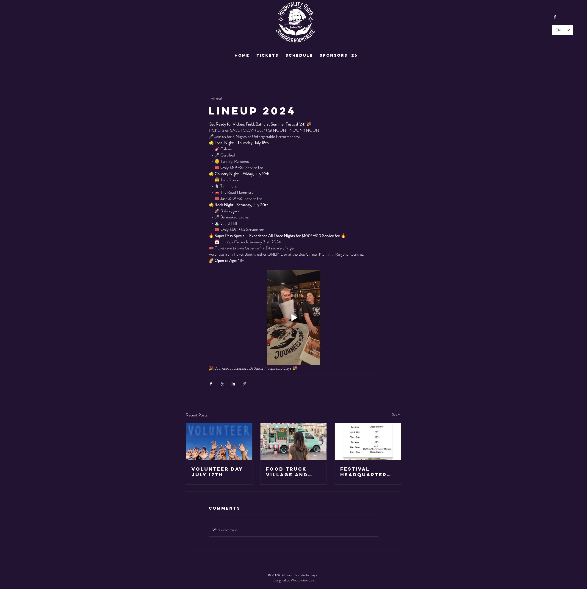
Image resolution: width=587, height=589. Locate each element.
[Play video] (293, 317)
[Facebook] (555, 17)
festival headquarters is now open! (365, 471)
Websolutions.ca (302, 580)
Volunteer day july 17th (217, 471)
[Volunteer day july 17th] (219, 441)
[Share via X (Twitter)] (222, 384)
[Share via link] (244, 384)
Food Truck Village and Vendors (287, 471)
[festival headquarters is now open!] (368, 441)
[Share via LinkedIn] (233, 384)
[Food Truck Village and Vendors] (293, 441)
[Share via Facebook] (211, 384)
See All (396, 414)
